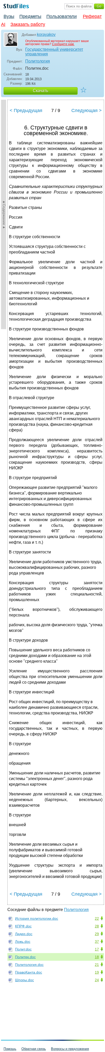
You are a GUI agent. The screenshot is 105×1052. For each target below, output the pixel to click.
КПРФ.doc (23, 926)
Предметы (30, 16)
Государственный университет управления (54, 51)
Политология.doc (29, 965)
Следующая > (86, 110)
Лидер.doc (23, 934)
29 (97, 934)
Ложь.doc (22, 941)
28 (97, 926)
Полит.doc (23, 949)
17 (97, 949)
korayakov (46, 34)
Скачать (40, 90)
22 (97, 918)
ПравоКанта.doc (28, 972)
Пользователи (61, 16)
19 (97, 972)
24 (97, 980)
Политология (37, 61)
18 (97, 957)
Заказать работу (27, 24)
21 (97, 965)
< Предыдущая (26, 110)
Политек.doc (25, 957)
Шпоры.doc (24, 980)
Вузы (9, 16)
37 (97, 941)
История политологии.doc (36, 918)
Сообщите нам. (63, 44)
